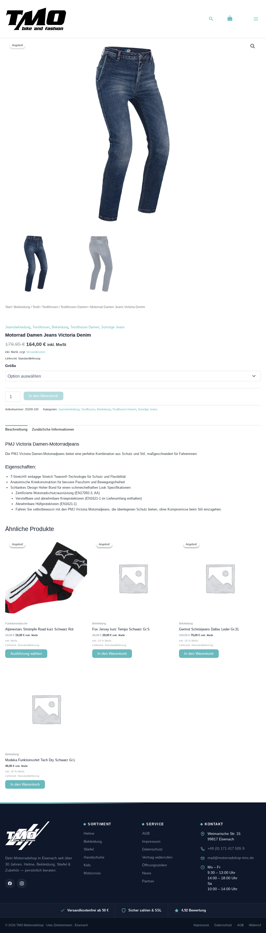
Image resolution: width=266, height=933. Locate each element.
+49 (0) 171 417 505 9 (226, 848)
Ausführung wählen (26, 654)
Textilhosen (50, 307)
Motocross (92, 873)
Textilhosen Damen (74, 307)
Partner (148, 881)
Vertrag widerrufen (157, 857)
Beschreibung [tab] (16, 429)
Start (8, 307)
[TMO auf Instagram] (21, 883)
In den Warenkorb (43, 396)
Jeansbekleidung (17, 327)
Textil (36, 307)
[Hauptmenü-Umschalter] (256, 19)
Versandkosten (35, 351)
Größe (10, 366)
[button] (211, 19)
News (146, 873)
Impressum (151, 841)
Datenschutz (152, 849)
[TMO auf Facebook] (10, 883)
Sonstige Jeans (113, 327)
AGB (146, 833)
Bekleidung (22, 307)
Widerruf (255, 925)
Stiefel (89, 849)
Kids (87, 865)
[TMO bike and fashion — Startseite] (27, 835)
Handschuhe (94, 857)
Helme (89, 833)
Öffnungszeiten (154, 865)
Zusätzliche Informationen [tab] (53, 429)
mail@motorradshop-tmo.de (231, 858)
